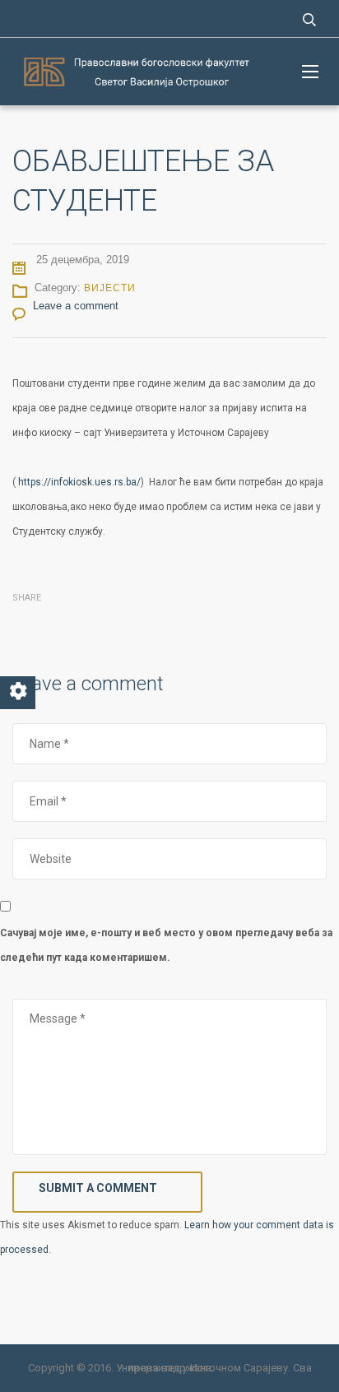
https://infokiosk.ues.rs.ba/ (79, 482)
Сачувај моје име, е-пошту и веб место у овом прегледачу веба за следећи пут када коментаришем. (166, 945)
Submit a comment (98, 1188)
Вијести (110, 288)
